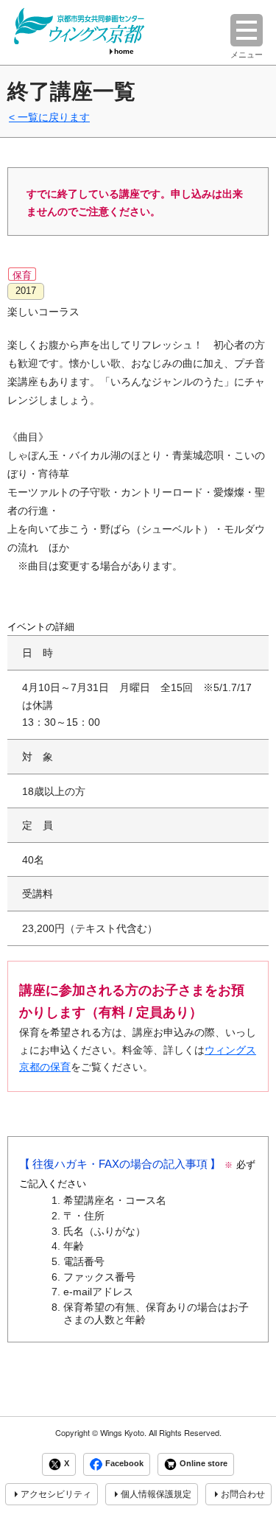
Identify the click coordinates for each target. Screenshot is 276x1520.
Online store (203, 1463)
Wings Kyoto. (123, 1432)
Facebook (124, 1463)
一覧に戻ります (54, 117)
